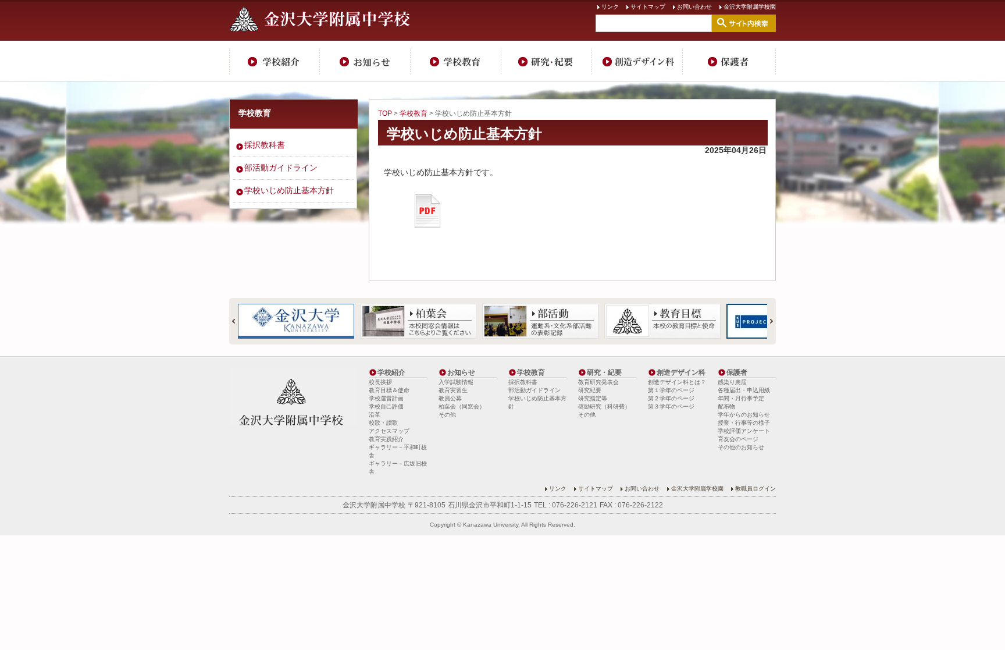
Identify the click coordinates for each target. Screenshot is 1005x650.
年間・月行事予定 (741, 398)
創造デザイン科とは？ (677, 382)
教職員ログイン (755, 488)
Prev (238, 321)
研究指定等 (592, 398)
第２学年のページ (671, 398)
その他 (447, 414)
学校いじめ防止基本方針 (464, 133)
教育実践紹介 (386, 439)
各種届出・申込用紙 (744, 390)
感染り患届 (732, 382)
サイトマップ (647, 6)
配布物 (726, 406)
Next (766, 321)
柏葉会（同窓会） (462, 406)
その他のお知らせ (741, 447)
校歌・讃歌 (383, 423)
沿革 (374, 414)
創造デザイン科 (637, 61)
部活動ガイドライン (281, 167)
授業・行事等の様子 (744, 423)
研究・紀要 (546, 61)
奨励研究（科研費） (604, 406)
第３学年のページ (671, 406)
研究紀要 (589, 390)
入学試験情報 (456, 382)
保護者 (729, 61)
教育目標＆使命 (389, 390)
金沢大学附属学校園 (750, 6)
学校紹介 (274, 61)
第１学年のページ (671, 390)
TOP (385, 113)
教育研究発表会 (598, 382)
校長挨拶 (380, 382)
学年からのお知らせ (744, 414)
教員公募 (450, 398)
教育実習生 (453, 390)
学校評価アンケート (744, 431)
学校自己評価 (386, 406)
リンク (610, 6)
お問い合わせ (694, 6)
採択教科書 (264, 145)
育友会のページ (738, 439)
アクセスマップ (389, 431)
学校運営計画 (386, 398)
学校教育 (456, 61)
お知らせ (365, 61)
